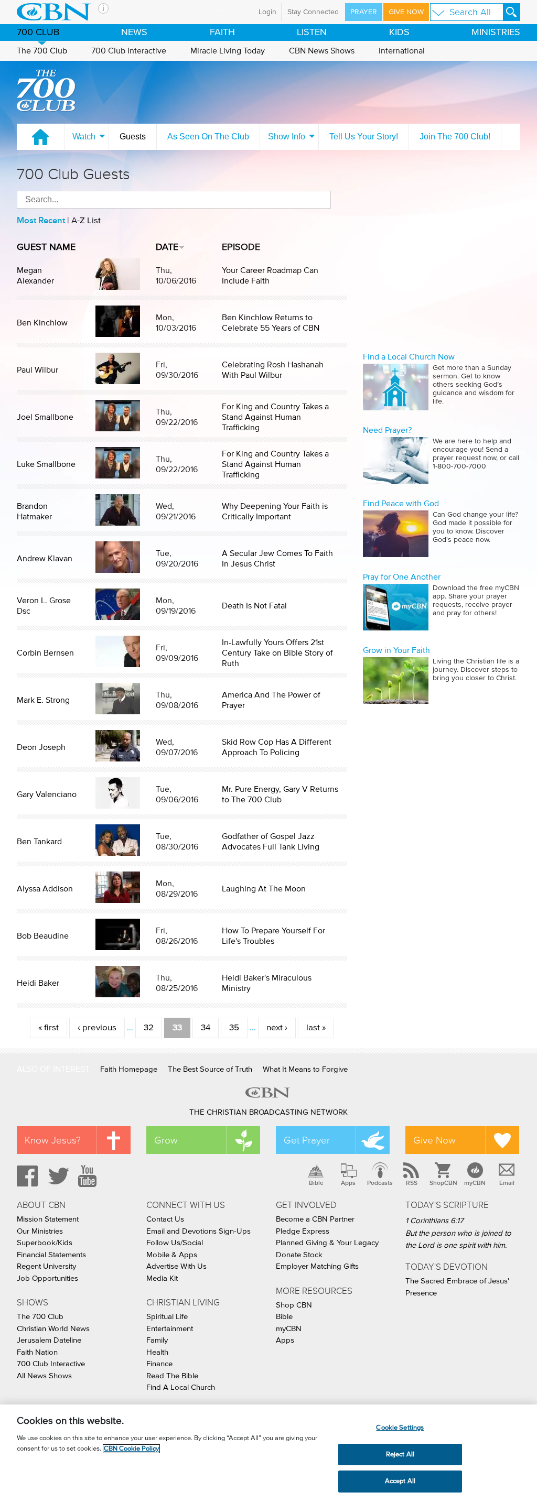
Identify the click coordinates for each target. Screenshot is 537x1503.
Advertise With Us (176, 1266)
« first (48, 1027)
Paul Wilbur (37, 370)
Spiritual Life (167, 1317)
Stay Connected (313, 12)
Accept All (400, 1481)
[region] (268, 1453)
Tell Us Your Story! (363, 136)
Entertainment (169, 1329)
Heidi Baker (38, 983)
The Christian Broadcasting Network (268, 1112)
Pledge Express (302, 1231)
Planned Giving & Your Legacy (327, 1243)
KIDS (399, 32)
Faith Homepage (128, 1069)
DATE (167, 247)
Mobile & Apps (171, 1255)
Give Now (406, 12)
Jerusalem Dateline (49, 1340)
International (402, 51)
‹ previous (97, 1027)
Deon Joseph (41, 747)
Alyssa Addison (45, 889)
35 (234, 1027)
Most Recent (41, 220)
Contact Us (165, 1219)
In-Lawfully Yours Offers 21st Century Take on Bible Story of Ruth (277, 653)
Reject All (400, 1454)
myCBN (475, 1182)
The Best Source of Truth (210, 1069)
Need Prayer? (387, 430)
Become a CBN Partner (315, 1219)
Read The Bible (172, 1376)
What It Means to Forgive (305, 1069)
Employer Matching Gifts (317, 1266)
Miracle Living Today (227, 51)
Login (267, 12)
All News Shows (44, 1376)
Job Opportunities (47, 1278)
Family (157, 1340)
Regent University (46, 1266)
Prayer (363, 12)
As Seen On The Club (208, 136)
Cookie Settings (400, 1427)
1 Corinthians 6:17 (434, 1221)
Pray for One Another (402, 577)
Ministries (495, 32)
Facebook (25, 1176)
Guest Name (46, 247)
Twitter (57, 1176)
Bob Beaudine (43, 936)
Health (157, 1352)
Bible (316, 1182)
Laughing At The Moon (264, 889)
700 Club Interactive (128, 51)
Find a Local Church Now (409, 357)
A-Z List (86, 220)
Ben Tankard (39, 841)
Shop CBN (294, 1305)
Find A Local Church (180, 1387)
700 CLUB (38, 32)
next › (276, 1027)
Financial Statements (51, 1255)
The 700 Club (42, 51)
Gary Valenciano (47, 794)
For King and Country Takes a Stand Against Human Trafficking (275, 417)
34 (205, 1027)
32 (149, 1027)
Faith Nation (37, 1352)
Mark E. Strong (43, 700)
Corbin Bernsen (45, 653)
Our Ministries (40, 1231)
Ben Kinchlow (42, 323)
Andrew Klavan (44, 558)
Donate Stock (299, 1255)
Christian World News (53, 1329)
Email (506, 1182)
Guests (133, 136)
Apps (348, 1182)
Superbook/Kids (44, 1243)
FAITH (222, 32)
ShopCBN (443, 1182)
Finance (159, 1364)
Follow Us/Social (174, 1243)
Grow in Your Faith (396, 650)
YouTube (89, 1176)
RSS (411, 1182)
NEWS (134, 32)
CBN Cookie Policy (131, 1448)
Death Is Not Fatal (254, 606)
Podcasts (380, 1182)
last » (316, 1027)
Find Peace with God (401, 503)
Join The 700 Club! (455, 136)
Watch (83, 136)
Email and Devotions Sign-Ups (198, 1231)
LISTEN (312, 32)
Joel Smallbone (45, 417)
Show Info (286, 136)
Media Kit (162, 1278)
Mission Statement (48, 1219)
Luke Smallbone (46, 464)
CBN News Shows (322, 51)
